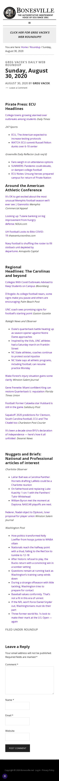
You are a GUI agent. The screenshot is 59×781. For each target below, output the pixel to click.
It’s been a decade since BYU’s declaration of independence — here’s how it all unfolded (28, 434)
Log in (38, 770)
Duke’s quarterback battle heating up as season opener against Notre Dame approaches (32, 332)
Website (10, 730)
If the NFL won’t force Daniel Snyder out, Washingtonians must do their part (31, 605)
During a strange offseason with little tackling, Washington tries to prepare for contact (32, 586)
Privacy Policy (48, 770)
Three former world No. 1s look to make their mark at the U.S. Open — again (31, 617)
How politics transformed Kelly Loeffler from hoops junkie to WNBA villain (32, 539)
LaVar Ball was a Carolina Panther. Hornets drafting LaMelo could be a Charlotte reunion (31, 481)
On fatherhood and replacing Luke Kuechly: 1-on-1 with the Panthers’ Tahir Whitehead (31, 492)
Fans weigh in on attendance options (32, 162)
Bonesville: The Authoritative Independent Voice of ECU (29, 13)
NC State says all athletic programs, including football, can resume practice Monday (31, 364)
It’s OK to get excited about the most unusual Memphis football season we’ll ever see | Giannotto (27, 200)
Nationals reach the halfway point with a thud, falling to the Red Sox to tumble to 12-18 (31, 551)
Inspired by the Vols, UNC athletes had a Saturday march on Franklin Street (30, 344)
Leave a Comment (18, 87)
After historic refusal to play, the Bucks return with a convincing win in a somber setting (32, 563)
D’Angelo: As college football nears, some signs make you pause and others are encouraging (28, 297)
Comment (11, 664)
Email (9, 715)
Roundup (31, 629)
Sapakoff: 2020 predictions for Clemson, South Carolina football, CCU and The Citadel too (27, 418)
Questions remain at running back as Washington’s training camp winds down (32, 574)
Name (9, 700)
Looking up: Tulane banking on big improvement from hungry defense (25, 220)
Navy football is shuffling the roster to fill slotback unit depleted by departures (28, 247)
